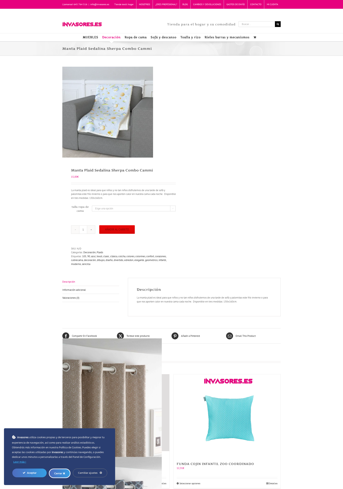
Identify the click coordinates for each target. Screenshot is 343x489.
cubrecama (77, 260)
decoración (90, 260)
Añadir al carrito (117, 229)
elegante (139, 260)
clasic (106, 256)
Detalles (273, 483)
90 (88, 256)
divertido (118, 260)
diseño (109, 260)
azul (93, 256)
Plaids (100, 252)
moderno (76, 264)
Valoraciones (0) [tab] (70, 297)
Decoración (89, 252)
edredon (128, 260)
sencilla (86, 264)
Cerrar (58, 473)
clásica (113, 256)
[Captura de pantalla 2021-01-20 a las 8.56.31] (114, 112)
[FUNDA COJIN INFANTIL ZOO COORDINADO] (227, 415)
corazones (160, 256)
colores (130, 256)
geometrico (151, 260)
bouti (99, 256)
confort (150, 256)
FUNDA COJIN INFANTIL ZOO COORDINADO (215, 464)
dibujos (101, 260)
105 (84, 256)
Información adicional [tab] (74, 290)
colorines (140, 256)
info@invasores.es (99, 4)
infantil (162, 260)
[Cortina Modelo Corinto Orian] (116, 412)
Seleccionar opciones (189, 483)
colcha (121, 256)
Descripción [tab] (68, 281)
